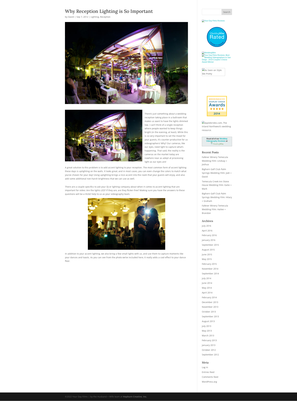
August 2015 (208, 249)
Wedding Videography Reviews (216, 140)
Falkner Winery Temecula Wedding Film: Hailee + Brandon (215, 209)
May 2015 (207, 259)
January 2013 (208, 345)
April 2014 (207, 292)
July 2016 (206, 225)
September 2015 (210, 244)
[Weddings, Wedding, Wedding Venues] (217, 31)
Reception (105, 16)
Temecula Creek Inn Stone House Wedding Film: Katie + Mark (217, 185)
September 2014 (210, 273)
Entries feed (208, 372)
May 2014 (207, 287)
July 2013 (206, 326)
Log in (205, 367)
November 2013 (210, 306)
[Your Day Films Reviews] (213, 21)
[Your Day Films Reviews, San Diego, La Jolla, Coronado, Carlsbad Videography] (217, 41)
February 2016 (209, 235)
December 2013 (210, 302)
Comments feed (210, 376)
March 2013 (208, 335)
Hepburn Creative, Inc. (135, 396)
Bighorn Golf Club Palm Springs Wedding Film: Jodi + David (217, 173)
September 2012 (210, 354)
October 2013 (209, 311)
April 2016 (207, 230)
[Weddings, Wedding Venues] (217, 98)
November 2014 (210, 268)
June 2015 (207, 254)
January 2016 (208, 240)
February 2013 (209, 340)
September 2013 (210, 316)
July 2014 (206, 278)
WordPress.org (209, 381)
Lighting (95, 16)
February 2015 (209, 263)
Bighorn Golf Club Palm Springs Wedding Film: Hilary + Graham (217, 197)
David (71, 16)
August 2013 (208, 321)
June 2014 (207, 282)
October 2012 (209, 349)
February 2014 (209, 297)
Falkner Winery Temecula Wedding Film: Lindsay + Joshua (215, 161)
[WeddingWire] (209, 53)
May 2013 (207, 330)
